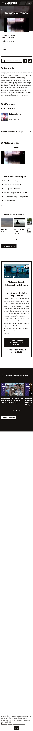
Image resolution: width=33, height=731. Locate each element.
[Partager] (25, 61)
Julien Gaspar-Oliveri (18, 294)
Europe (4, 229)
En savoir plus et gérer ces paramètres (13, 724)
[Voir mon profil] (29, 3)
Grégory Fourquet (8, 37)
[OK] (16, 728)
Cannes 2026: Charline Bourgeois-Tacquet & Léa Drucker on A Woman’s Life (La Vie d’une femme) (12, 401)
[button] (23, 154)
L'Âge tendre (12, 293)
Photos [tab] (16, 147)
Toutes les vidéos (9, 417)
